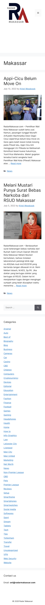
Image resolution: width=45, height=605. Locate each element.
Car (5, 357)
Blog (6, 345)
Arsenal (7, 329)
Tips (6, 534)
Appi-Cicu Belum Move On (20, 81)
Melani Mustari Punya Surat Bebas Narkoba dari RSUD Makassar (22, 193)
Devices (7, 382)
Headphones (10, 419)
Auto (6, 333)
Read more (16, 163)
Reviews (8, 489)
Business (8, 349)
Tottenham (9, 538)
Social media (10, 509)
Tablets (7, 526)
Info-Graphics (10, 435)
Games (7, 411)
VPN (6, 554)
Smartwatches (11, 505)
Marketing (8, 460)
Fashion (7, 398)
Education (8, 390)
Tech (6, 530)
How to (7, 431)
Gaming (7, 415)
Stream (7, 521)
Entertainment (10, 394)
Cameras (8, 353)
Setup (6, 493)
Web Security (10, 558)
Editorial (7, 386)
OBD (6, 476)
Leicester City (10, 444)
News (9, 171)
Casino (7, 361)
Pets (6, 480)
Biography (8, 341)
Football (7, 407)
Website (7, 562)
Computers (9, 374)
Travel (6, 546)
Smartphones (10, 501)
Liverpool (8, 448)
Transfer (8, 542)
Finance (7, 402)
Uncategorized (11, 550)
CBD (6, 366)
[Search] (38, 308)
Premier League (11, 485)
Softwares (8, 513)
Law (6, 439)
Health (7, 423)
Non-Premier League (14, 472)
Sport (6, 517)
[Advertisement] (22, 40)
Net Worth (8, 464)
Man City (8, 452)
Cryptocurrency (11, 378)
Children (8, 370)
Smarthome (9, 497)
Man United (9, 456)
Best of (7, 337)
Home (6, 427)
